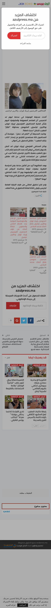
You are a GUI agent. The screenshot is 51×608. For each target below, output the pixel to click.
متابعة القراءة (25, 43)
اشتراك (14, 35)
